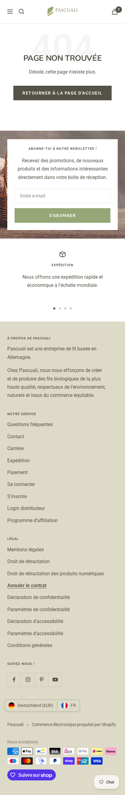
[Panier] (115, 12)
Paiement (17, 472)
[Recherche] (21, 11)
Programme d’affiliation (32, 520)
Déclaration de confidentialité (38, 597)
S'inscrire (17, 496)
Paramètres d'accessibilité (35, 633)
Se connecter (21, 484)
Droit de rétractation (28, 561)
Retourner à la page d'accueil (62, 93)
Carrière (15, 448)
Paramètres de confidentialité (38, 609)
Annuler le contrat (26, 585)
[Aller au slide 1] (54, 308)
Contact (15, 436)
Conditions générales (29, 645)
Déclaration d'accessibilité (35, 621)
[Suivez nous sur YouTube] (55, 680)
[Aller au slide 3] (65, 308)
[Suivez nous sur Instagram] (28, 680)
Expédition (18, 460)
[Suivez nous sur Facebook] (14, 680)
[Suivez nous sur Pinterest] (41, 680)
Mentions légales (25, 549)
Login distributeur (26, 508)
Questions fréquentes (30, 424)
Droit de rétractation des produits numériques (55, 573)
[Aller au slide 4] (71, 308)
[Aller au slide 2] (60, 308)
